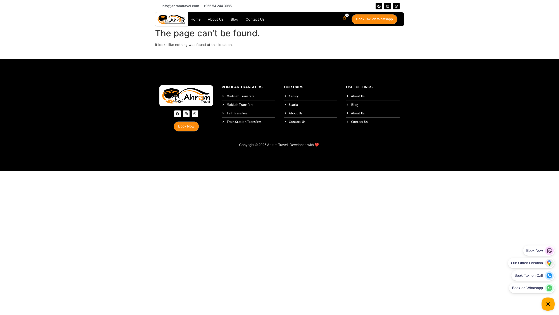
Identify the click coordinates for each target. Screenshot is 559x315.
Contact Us (255, 19)
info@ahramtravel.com (180, 6)
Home (195, 19)
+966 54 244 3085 (218, 6)
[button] (343, 18)
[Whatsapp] (396, 6)
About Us (215, 19)
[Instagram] (387, 6)
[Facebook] (379, 6)
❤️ (317, 145)
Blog (234, 19)
